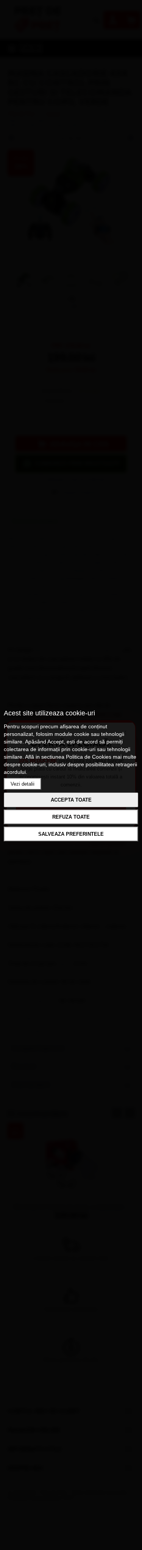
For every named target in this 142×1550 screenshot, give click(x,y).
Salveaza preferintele (71, 834)
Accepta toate (71, 800)
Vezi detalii (22, 784)
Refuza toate (71, 817)
